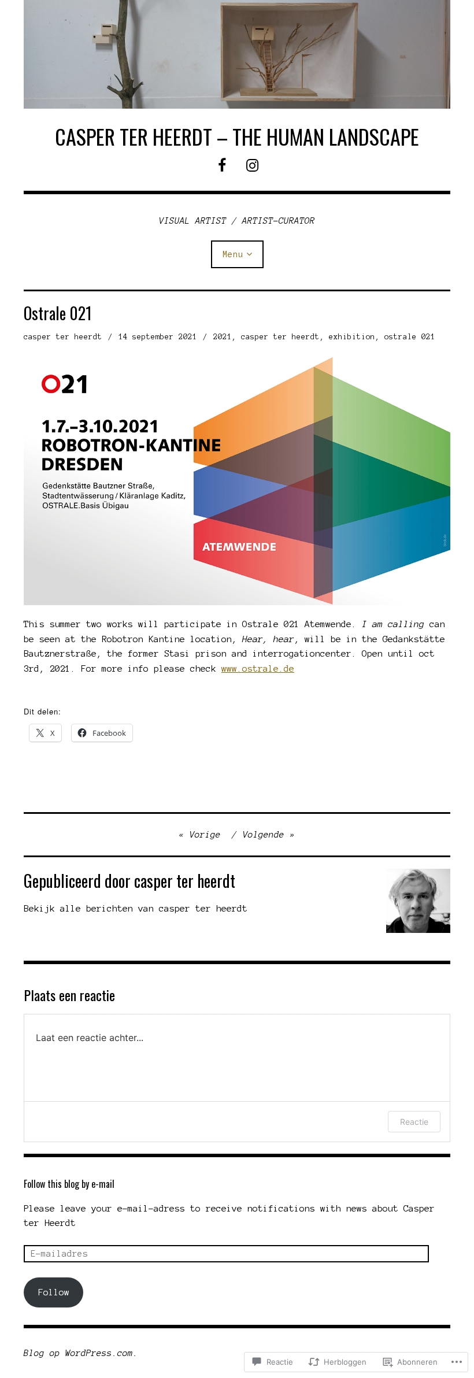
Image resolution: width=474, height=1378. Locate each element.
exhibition (352, 337)
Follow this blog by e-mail (69, 1184)
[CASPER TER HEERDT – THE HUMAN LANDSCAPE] (237, 54)
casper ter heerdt (63, 337)
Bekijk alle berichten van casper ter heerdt (135, 908)
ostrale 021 (409, 337)
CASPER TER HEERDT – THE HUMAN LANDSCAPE (237, 136)
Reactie (414, 1122)
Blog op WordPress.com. (81, 1353)
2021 (222, 337)
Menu (233, 254)
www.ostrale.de (257, 668)
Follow (53, 1292)
